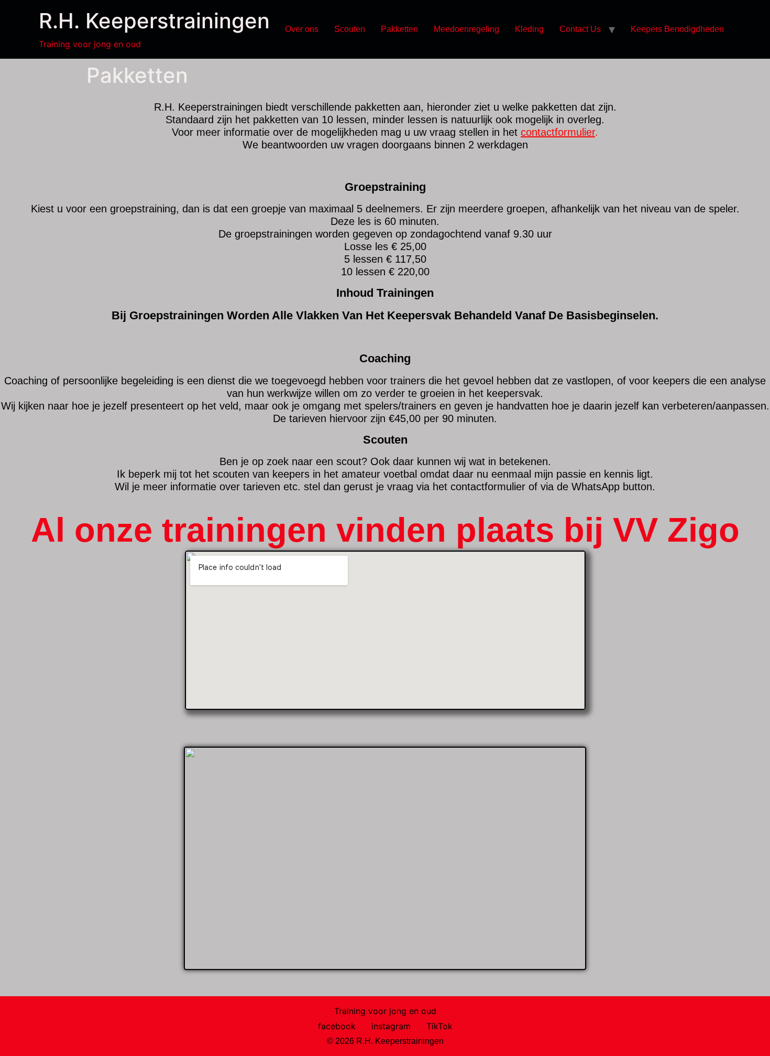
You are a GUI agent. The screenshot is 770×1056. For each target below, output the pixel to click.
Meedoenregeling (466, 29)
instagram (391, 1026)
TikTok (439, 1026)
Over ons (301, 29)
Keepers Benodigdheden (677, 29)
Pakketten (399, 29)
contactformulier (558, 132)
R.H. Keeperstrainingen (154, 21)
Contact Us (580, 29)
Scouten (349, 29)
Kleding (529, 29)
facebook (337, 1026)
